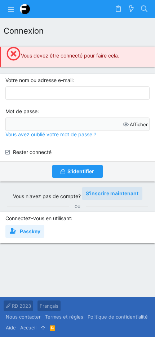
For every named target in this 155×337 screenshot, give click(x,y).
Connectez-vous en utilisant (38, 218)
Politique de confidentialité (118, 317)
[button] (11, 9)
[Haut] (43, 327)
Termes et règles (64, 317)
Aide (11, 327)
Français (49, 306)
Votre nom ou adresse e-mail (38, 80)
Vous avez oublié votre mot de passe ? (50, 134)
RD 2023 (20, 306)
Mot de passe (21, 111)
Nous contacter (23, 317)
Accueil (28, 327)
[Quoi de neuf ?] (131, 9)
